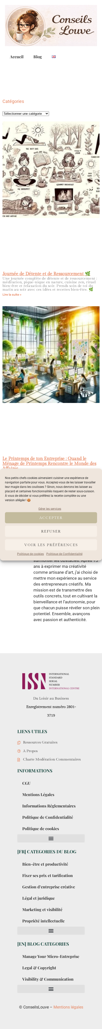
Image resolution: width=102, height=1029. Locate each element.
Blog (37, 56)
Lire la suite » (11, 294)
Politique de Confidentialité (64, 554)
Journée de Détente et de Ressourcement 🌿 (46, 273)
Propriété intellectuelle (43, 920)
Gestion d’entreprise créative (48, 886)
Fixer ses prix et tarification (47, 875)
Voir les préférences (51, 545)
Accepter (51, 517)
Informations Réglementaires (49, 805)
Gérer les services (49, 509)
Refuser (51, 531)
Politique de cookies (30, 554)
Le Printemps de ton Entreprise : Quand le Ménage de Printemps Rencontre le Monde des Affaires (49, 463)
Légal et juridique (38, 898)
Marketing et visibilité (42, 909)
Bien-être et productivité (45, 864)
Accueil (17, 56)
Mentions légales (68, 1007)
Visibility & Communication (48, 979)
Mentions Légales (38, 794)
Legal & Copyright (39, 967)
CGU (26, 783)
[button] (51, 838)
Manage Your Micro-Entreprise (50, 956)
